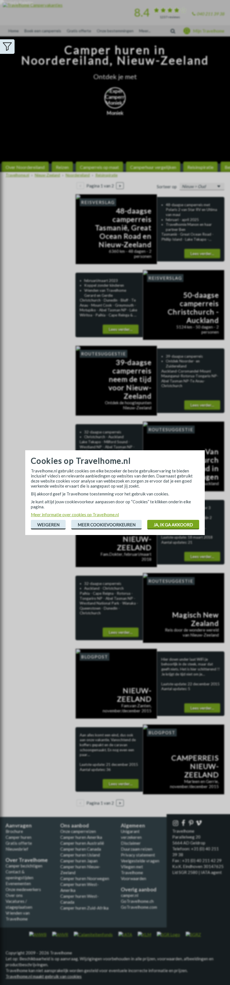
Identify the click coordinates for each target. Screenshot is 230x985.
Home (13, 30)
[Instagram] (176, 823)
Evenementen (18, 883)
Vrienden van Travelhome (18, 915)
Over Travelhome (27, 860)
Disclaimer (131, 843)
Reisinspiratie (200, 167)
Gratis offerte (79, 30)
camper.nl (129, 895)
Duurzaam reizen (136, 848)
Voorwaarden (133, 878)
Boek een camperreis (42, 30)
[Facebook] (184, 823)
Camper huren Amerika (81, 837)
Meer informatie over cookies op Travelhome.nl (75, 514)
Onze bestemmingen (115, 30)
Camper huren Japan (79, 860)
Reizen (62, 167)
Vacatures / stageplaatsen (19, 904)
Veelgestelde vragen (140, 860)
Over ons (14, 895)
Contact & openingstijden (19, 874)
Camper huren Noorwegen (84, 878)
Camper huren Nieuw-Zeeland (80, 869)
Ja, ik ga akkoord (173, 524)
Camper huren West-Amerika (79, 887)
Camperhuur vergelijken (153, 167)
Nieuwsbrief (17, 848)
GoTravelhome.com (139, 907)
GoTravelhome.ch (137, 901)
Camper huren (18, 837)
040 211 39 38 (210, 13)
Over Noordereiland (25, 167)
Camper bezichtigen (24, 865)
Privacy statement (138, 854)
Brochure (14, 831)
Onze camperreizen (78, 831)
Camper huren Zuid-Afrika (84, 907)
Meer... (145, 30)
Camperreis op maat (99, 167)
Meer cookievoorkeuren (106, 524)
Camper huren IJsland (80, 854)
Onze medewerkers (23, 889)
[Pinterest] (192, 823)
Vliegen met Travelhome (132, 869)
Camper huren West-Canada (79, 899)
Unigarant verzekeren (131, 834)
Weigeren (48, 524)
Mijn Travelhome (208, 30)
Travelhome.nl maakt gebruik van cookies (44, 976)
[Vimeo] (199, 823)
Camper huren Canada (80, 848)
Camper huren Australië (82, 843)
